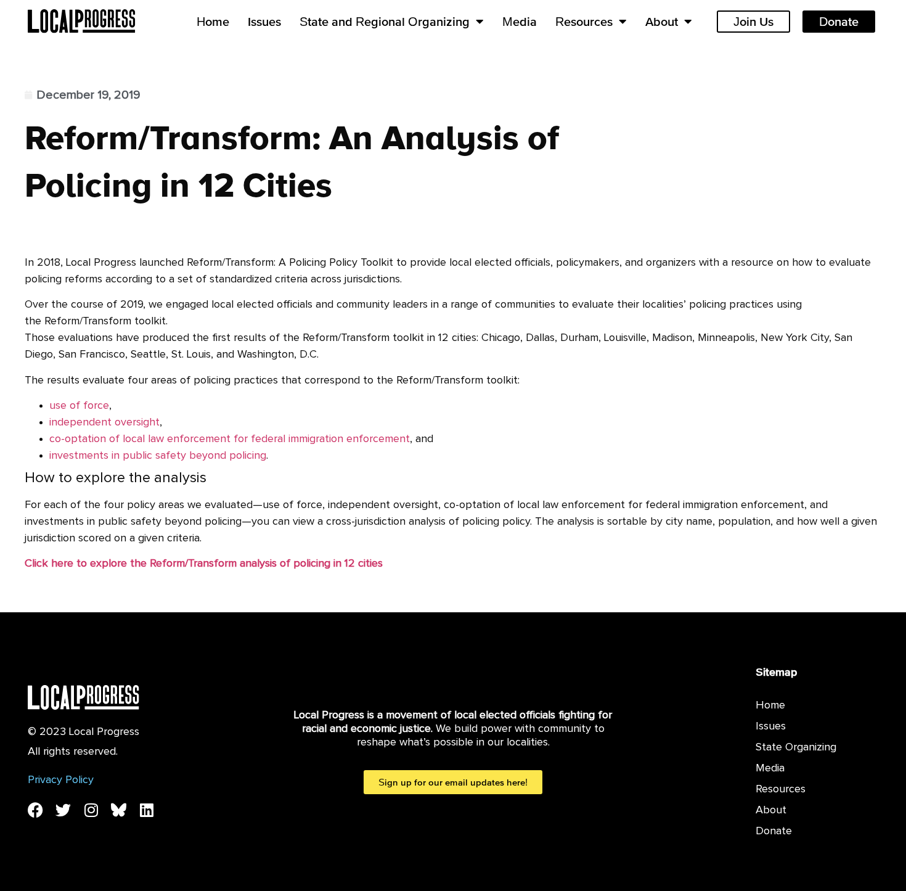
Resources (584, 21)
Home (213, 21)
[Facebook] (35, 810)
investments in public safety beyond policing (157, 455)
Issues (264, 21)
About (661, 21)
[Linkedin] (146, 810)
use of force (79, 405)
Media (519, 21)
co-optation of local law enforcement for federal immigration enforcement (229, 439)
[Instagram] (91, 810)
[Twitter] (63, 810)
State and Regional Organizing (385, 21)
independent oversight (104, 422)
